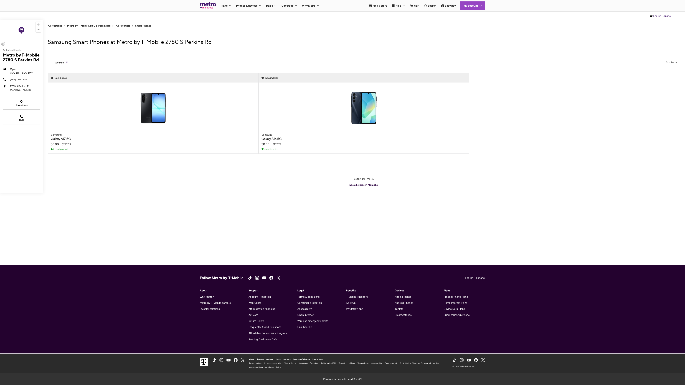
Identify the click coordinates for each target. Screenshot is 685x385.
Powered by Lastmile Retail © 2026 (342, 379)
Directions (21, 105)
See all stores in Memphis (363, 184)
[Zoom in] (38, 24)
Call (21, 120)
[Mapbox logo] (3, 44)
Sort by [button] (670, 62)
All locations (55, 25)
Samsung (59, 62)
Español (667, 15)
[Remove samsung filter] (67, 62)
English (657, 15)
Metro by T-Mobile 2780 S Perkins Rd (89, 25)
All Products (123, 25)
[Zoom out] (38, 29)
